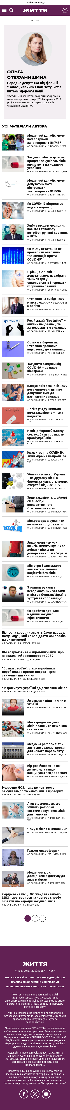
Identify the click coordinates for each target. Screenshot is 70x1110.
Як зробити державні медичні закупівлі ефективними (43, 614)
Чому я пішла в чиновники (47, 829)
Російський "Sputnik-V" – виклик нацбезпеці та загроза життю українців (46, 324)
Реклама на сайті (16, 977)
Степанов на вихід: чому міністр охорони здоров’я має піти (47, 302)
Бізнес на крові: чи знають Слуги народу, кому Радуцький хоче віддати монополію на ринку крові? (34, 636)
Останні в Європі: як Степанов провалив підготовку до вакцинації (46, 346)
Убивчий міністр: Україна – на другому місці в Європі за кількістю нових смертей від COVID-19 (47, 479)
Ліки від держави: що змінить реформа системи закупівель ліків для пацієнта (46, 809)
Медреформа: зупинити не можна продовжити (45, 522)
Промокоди (56, 986)
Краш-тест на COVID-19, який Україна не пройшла (46, 454)
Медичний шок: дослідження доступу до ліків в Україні (46, 876)
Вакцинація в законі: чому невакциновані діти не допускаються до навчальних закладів (47, 391)
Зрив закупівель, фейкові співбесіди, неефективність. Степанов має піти (47, 503)
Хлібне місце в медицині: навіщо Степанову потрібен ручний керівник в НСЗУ (47, 231)
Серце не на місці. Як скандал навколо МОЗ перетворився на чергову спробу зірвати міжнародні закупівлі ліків (31, 897)
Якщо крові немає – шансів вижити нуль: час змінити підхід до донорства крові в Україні (47, 548)
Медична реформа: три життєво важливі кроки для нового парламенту (46, 747)
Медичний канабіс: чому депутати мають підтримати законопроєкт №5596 (46, 186)
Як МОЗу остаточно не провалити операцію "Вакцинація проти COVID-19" (44, 254)
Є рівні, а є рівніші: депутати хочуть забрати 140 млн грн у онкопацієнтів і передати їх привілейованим (47, 279)
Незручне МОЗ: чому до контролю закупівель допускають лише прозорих (32, 789)
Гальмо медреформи (43, 851)
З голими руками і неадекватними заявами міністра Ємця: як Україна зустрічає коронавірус (46, 592)
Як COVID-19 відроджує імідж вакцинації (45, 205)
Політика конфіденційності (47, 977)
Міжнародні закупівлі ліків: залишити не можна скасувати (47, 725)
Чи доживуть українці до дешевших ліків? (34, 688)
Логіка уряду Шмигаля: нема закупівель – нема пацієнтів (45, 412)
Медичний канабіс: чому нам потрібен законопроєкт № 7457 (46, 139)
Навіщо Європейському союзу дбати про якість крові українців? (45, 434)
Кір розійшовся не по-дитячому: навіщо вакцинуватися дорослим (47, 769)
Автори (35, 20)
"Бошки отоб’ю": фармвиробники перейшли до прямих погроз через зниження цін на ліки (29, 672)
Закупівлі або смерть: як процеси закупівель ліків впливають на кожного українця (46, 162)
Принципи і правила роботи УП (26, 986)
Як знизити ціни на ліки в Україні (46, 702)
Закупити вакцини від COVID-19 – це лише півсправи (44, 367)
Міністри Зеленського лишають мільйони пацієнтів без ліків (44, 569)
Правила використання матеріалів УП (35, 982)
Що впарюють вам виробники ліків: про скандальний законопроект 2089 (33, 654)
